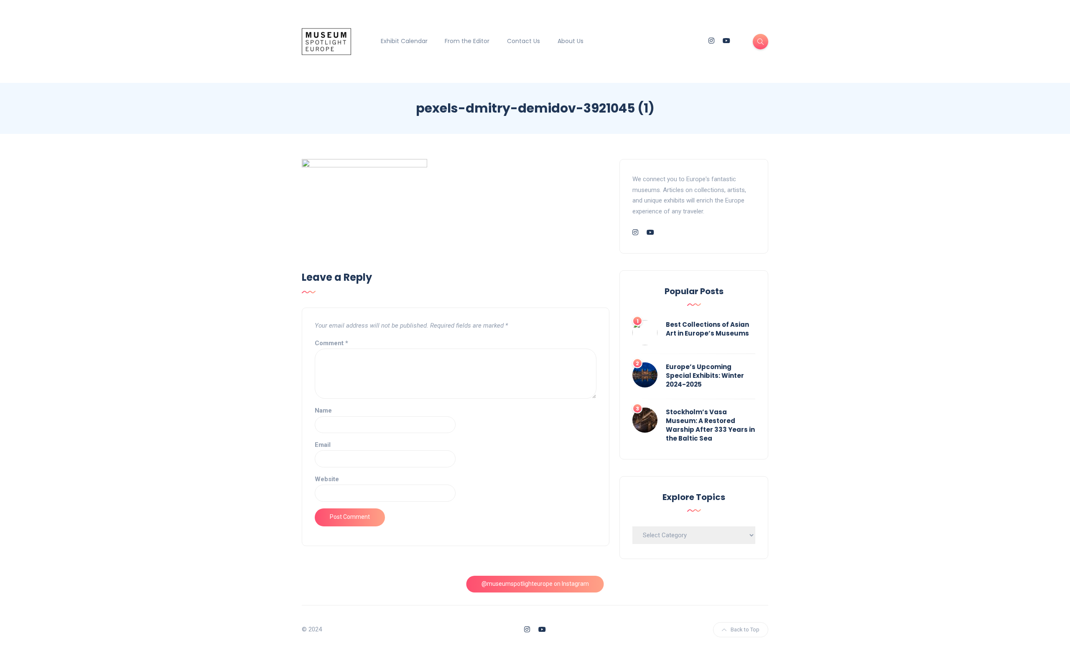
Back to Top (745, 629)
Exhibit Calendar (404, 41)
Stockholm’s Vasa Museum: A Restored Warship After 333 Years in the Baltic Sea (710, 425)
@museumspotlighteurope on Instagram (535, 583)
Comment (331, 343)
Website (327, 479)
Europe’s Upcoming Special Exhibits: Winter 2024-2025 (705, 375)
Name (323, 410)
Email (323, 445)
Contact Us (523, 41)
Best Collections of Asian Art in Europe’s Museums (707, 329)
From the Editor (467, 41)
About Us (570, 41)
